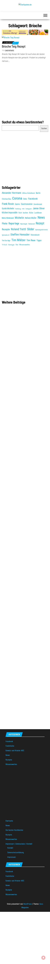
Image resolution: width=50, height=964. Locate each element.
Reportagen (23, 224)
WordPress (27, 904)
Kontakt (10, 848)
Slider (30, 229)
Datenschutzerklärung (15, 852)
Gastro (17, 204)
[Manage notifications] (43, 958)
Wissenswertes (24, 245)
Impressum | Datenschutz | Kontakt (18, 844)
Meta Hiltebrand (8, 218)
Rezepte (6, 229)
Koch (20, 213)
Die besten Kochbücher (14, 830)
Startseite (9, 821)
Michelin (19, 217)
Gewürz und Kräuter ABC (14, 750)
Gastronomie (27, 204)
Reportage (13, 223)
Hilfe (23, 209)
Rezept (40, 223)
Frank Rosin (8, 203)
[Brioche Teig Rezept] (10, 37)
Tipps (39, 240)
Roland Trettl (18, 229)
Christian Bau (6, 199)
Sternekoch (35, 235)
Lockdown (38, 213)
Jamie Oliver (39, 208)
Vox (17, 245)
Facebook (33, 198)
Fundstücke (9, 746)
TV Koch (4, 245)
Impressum (11, 857)
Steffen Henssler (20, 234)
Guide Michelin (8, 208)
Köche (31, 213)
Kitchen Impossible (9, 212)
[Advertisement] (25, 92)
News (41, 217)
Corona (17, 198)
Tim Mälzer (18, 240)
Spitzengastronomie (41, 230)
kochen (25, 213)
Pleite (4, 223)
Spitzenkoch (5, 235)
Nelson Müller (31, 218)
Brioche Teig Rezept (13, 46)
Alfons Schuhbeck (28, 193)
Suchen (44, 128)
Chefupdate (9, 51)
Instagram (29, 209)
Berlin (38, 193)
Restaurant (31, 224)
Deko (25, 199)
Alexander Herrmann (11, 193)
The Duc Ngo (6, 241)
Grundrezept (38, 204)
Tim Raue (31, 240)
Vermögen (11, 245)
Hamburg (18, 209)
